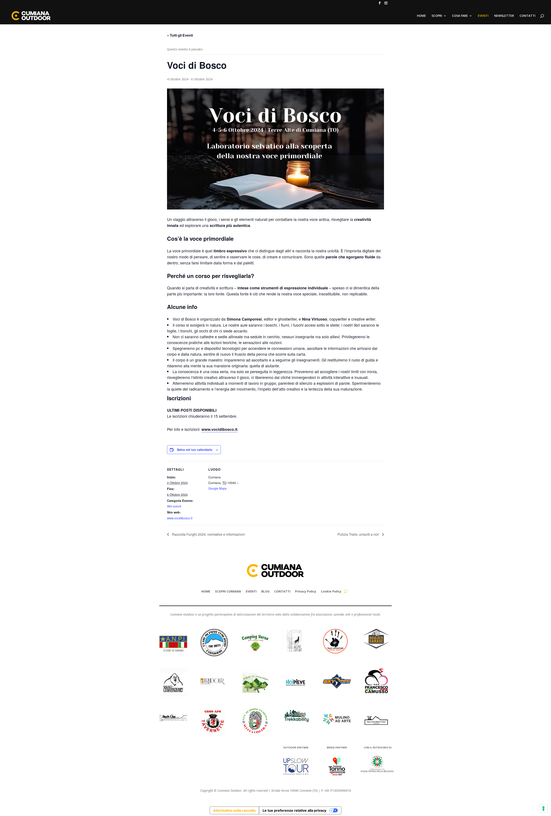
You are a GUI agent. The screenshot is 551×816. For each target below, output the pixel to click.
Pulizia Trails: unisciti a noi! (358, 534)
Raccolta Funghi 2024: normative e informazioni (208, 534)
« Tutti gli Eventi (180, 35)
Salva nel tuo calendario (194, 449)
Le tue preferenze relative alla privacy (294, 810)
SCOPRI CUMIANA (228, 591)
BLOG (265, 591)
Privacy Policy (305, 591)
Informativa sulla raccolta (234, 810)
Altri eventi (174, 506)
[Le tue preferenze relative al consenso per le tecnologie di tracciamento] (543, 808)
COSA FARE (460, 16)
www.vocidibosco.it (219, 429)
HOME (421, 16)
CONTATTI (528, 16)
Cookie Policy (331, 591)
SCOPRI (437, 16)
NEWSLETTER (504, 16)
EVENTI (483, 16)
